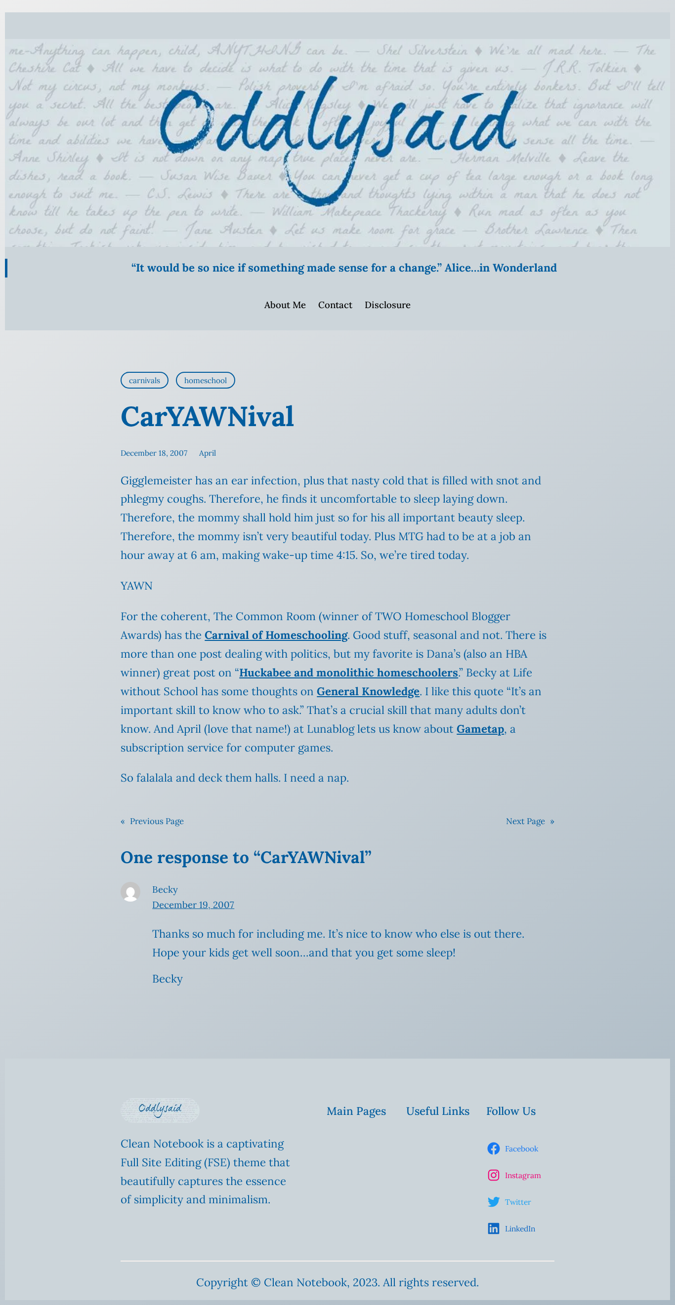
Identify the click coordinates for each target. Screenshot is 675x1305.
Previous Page (152, 821)
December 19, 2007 (193, 904)
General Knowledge (368, 691)
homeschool (205, 380)
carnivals (144, 380)
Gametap (480, 729)
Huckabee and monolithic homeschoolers (348, 672)
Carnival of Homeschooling (276, 635)
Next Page (530, 821)
